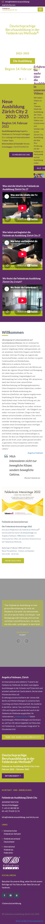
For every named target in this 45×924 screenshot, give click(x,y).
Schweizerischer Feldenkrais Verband (12, 832)
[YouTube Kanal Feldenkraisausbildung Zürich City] (10, 895)
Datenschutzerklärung (11, 903)
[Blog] (16, 895)
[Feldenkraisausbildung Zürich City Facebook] (4, 895)
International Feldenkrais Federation (9, 849)
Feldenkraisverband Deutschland (12, 840)
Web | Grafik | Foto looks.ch (29, 921)
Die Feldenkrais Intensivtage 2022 (17, 526)
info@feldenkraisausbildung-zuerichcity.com (20, 817)
